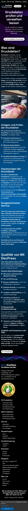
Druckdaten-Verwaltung (8, 426)
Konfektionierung (8, 441)
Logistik (4, 446)
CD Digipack (6, 473)
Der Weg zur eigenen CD (9, 461)
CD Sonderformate (7, 409)
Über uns (4, 476)
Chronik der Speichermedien (10, 465)
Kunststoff (5, 436)
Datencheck (5, 424)
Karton (4, 434)
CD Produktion (6, 400)
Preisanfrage (17, 6)
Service (3, 1)
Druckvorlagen (6, 428)
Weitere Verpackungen (8, 438)
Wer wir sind (10, 1)
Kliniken (4, 452)
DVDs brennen (6, 469)
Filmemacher (6, 456)
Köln (16, 497)
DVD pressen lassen (7, 415)
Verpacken (5, 444)
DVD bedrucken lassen (8, 419)
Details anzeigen (4, 505)
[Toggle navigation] (25, 6)
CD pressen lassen (7, 403)
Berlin (6, 497)
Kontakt (25, 1)
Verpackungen (7, 431)
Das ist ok (7, 508)
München (20, 497)
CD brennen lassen (7, 405)
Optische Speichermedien (9, 467)
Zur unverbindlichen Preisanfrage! (14, 39)
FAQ (3, 463)
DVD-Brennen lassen (8, 417)
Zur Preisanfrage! (7, 351)
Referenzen (18, 1)
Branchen (5, 449)
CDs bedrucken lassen (8, 407)
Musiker (4, 454)
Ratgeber (5, 459)
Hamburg (11, 497)
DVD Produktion (7, 412)
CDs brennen (6, 471)
